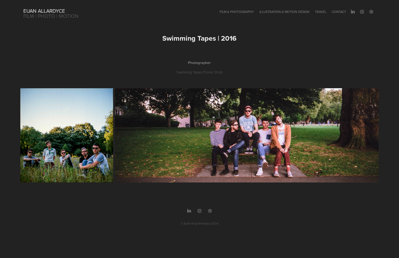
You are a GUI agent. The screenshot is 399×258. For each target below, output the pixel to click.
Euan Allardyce (44, 10)
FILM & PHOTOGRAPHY (237, 11)
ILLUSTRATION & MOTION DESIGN (284, 11)
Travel (320, 11)
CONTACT (339, 11)
